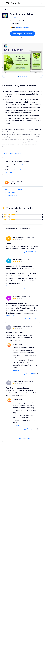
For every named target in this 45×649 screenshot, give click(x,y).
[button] (22, 165)
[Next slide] (41, 76)
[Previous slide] (3, 76)
